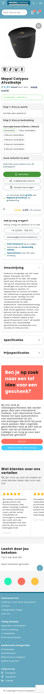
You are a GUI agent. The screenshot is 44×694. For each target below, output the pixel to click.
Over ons (5, 613)
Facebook (10, 676)
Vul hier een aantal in (14, 113)
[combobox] (12, 12)
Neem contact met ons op (22, 447)
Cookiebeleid (8, 633)
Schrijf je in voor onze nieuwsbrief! (18, 602)
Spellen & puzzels (10, 661)
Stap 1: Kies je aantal (15, 107)
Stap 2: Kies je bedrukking (18, 120)
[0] (31, 12)
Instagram (10, 673)
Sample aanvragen (24, 187)
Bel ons (22, 441)
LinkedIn (9, 680)
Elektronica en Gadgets (13, 657)
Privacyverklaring (9, 629)
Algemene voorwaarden (13, 625)
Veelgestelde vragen (12, 610)
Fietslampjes (7, 649)
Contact (5, 606)
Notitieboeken (8, 653)
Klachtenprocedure (11, 637)
